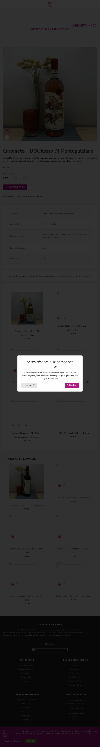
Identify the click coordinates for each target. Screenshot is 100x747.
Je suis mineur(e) (29, 385)
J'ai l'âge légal (72, 385)
